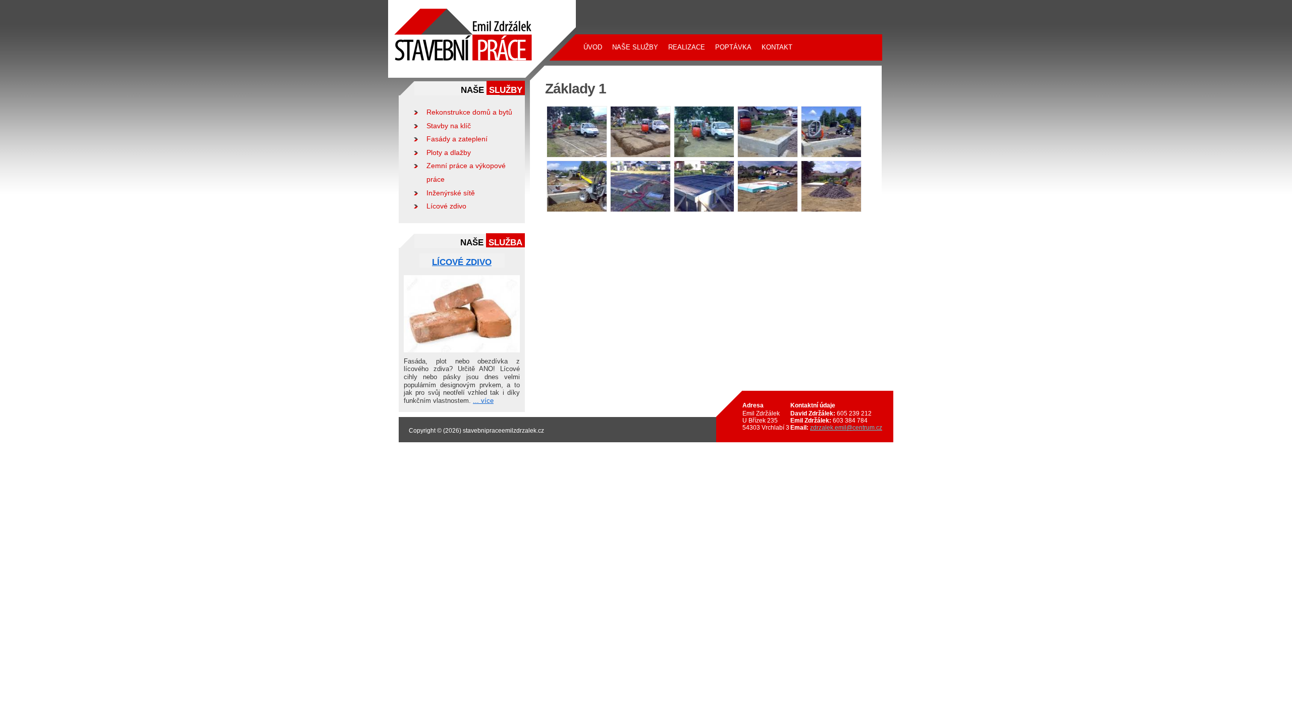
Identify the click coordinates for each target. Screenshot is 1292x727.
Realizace (686, 47)
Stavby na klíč (448, 126)
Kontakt (777, 47)
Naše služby (635, 47)
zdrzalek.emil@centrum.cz (846, 427)
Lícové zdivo (446, 206)
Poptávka (733, 47)
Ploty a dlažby (448, 152)
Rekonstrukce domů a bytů (469, 112)
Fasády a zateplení (457, 139)
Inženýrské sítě (450, 193)
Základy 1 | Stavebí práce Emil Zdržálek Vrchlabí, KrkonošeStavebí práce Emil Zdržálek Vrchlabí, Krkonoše (476, 10)
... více (483, 400)
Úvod (592, 47)
